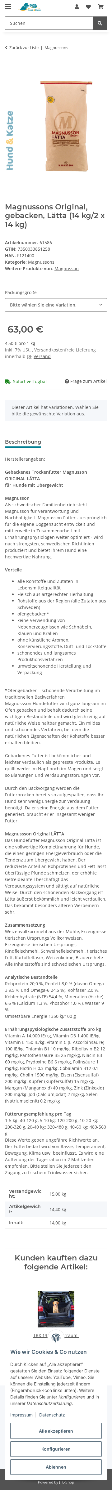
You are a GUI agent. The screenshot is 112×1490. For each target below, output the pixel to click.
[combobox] (56, 304)
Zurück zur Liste (24, 47)
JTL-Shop (66, 1482)
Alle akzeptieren (56, 1431)
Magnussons (41, 262)
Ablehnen (56, 1467)
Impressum (21, 1414)
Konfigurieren (56, 1449)
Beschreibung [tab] (23, 442)
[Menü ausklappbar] (8, 4)
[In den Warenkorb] (10, 72)
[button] (76, 7)
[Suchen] (100, 23)
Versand (42, 356)
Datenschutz (52, 1414)
